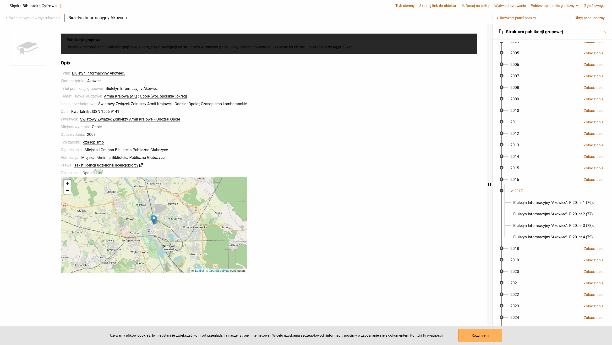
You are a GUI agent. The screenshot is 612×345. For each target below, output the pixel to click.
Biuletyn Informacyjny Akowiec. (98, 73)
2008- (92, 134)
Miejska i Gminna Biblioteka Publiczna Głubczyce (126, 150)
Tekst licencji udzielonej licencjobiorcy (106, 165)
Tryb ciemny (405, 6)
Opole (97, 127)
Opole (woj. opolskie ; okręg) (163, 96)
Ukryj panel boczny (590, 18)
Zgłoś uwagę (594, 6)
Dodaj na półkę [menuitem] (478, 6)
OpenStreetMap (219, 270)
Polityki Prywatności (426, 335)
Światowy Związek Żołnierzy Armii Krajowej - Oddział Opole (148, 104)
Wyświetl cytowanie (510, 6)
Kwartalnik (80, 111)
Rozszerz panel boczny (518, 18)
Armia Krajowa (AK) (120, 96)
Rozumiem (480, 335)
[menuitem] (515, 41)
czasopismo (93, 142)
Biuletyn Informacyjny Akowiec (132, 88)
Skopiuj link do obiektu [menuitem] (437, 6)
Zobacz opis (593, 42)
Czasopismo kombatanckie (224, 104)
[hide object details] (489, 184)
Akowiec (94, 81)
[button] (154, 220)
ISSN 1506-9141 (105, 111)
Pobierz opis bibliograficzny (552, 6)
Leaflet (199, 270)
